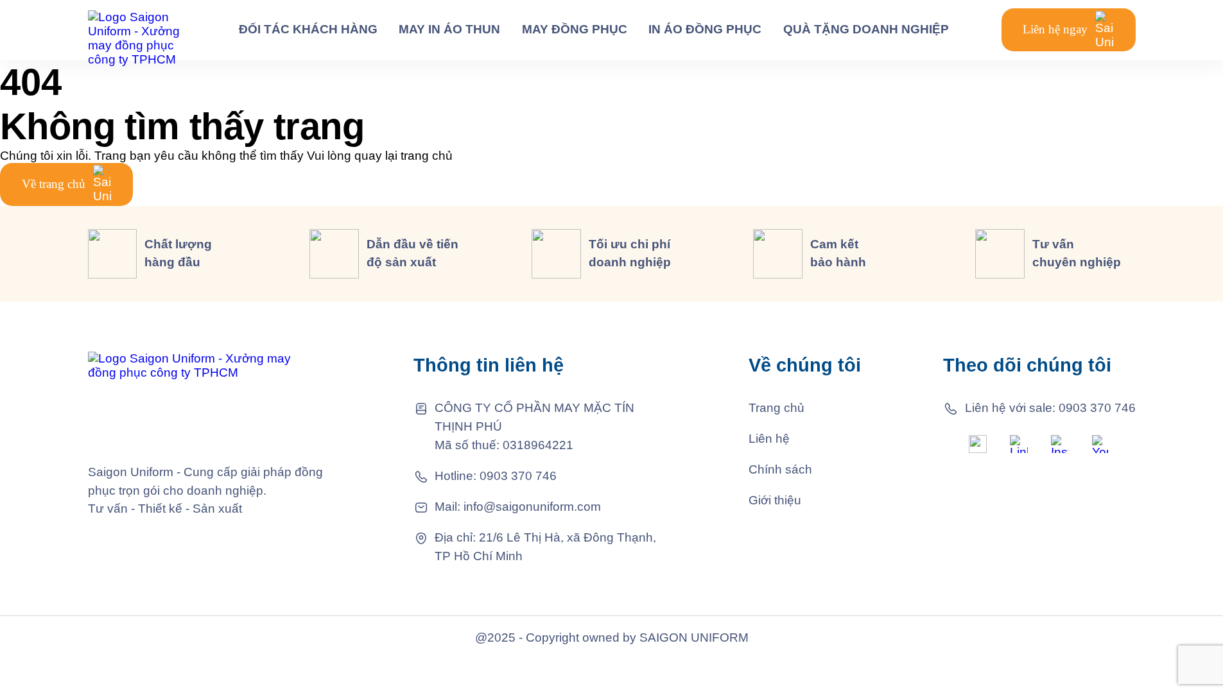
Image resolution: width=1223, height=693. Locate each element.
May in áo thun (449, 29)
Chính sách (780, 469)
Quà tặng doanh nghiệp (866, 29)
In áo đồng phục (704, 29)
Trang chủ (776, 408)
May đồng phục (574, 29)
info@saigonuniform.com (532, 506)
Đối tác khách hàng (308, 29)
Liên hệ (769, 438)
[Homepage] (137, 29)
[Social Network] (977, 444)
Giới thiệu (775, 500)
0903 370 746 (518, 476)
